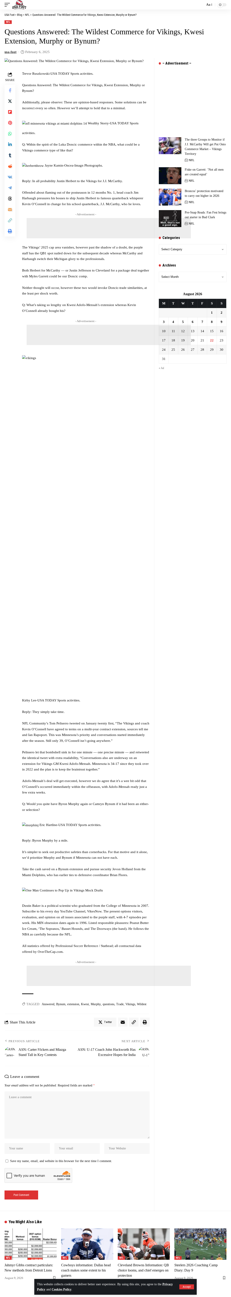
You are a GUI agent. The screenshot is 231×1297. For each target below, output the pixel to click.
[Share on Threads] (10, 198)
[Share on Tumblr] (10, 155)
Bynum (60, 1004)
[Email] (10, 209)
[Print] (10, 231)
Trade (120, 1004)
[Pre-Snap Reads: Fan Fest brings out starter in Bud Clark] (170, 218)
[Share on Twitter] (10, 101)
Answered (48, 1004)
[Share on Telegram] (10, 187)
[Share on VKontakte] (10, 177)
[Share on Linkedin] (10, 144)
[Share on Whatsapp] (10, 133)
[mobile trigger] (8, 4)
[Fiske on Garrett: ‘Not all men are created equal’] (170, 175)
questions (108, 1004)
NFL (8, 22)
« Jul (161, 368)
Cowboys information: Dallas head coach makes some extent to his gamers (86, 1270)
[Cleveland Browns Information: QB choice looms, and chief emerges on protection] (144, 1244)
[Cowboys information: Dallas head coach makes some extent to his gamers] (87, 1244)
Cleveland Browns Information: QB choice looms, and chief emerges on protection (143, 1270)
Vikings (130, 1004)
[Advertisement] (109, 228)
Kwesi (85, 1004)
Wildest (141, 1004)
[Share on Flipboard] (10, 112)
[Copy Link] (10, 220)
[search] (200, 4)
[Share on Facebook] (10, 90)
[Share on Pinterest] (10, 122)
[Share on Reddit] (10, 166)
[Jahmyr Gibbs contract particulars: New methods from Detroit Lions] (31, 1244)
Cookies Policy (62, 1289)
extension (73, 1004)
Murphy (96, 1004)
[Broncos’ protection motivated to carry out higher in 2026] (170, 197)
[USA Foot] (19, 4)
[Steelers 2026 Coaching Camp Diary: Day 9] (200, 1244)
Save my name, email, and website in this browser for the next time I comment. (61, 1161)
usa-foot (10, 52)
